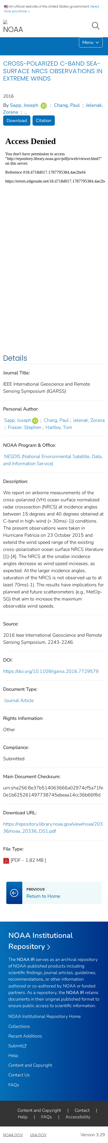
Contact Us (19, 1075)
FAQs (13, 1085)
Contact (82, 1110)
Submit (15, 1046)
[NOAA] (13, 27)
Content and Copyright (30, 1065)
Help (13, 1055)
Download (17, 121)
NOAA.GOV (13, 1134)
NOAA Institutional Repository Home (44, 1016)
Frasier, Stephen (24, 427)
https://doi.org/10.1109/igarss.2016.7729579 (51, 671)
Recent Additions (25, 1036)
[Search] (97, 25)
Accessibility (78, 1117)
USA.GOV (38, 1134)
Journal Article (19, 700)
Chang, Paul (67, 105)
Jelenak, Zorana (89, 420)
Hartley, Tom (59, 427)
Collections (19, 1026)
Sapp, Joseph (24, 105)
